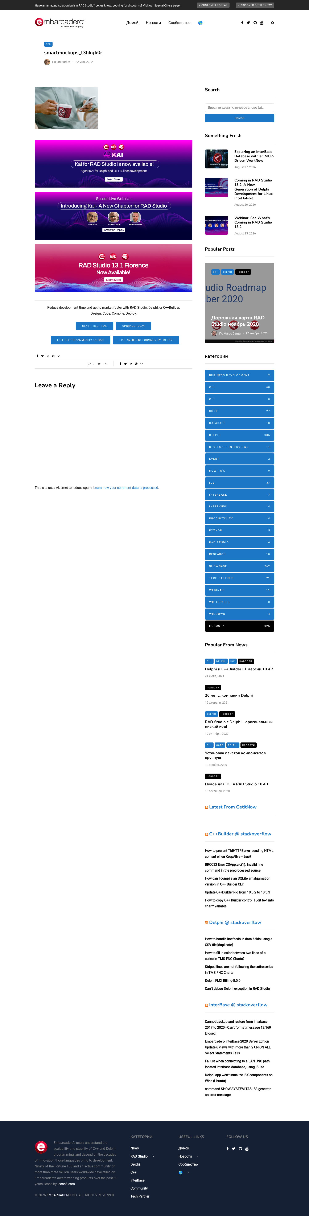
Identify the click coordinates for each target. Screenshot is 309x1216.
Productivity (239, 518)
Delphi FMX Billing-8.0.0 (222, 981)
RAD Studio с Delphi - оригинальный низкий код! (239, 724)
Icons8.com (66, 1184)
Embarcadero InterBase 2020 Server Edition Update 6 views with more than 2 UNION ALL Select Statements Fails (238, 1047)
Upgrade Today (133, 325)
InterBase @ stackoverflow (238, 1005)
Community (139, 1188)
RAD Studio (239, 542)
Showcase (239, 566)
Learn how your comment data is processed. (126, 488)
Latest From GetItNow (233, 807)
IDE (239, 482)
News (135, 1148)
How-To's (239, 470)
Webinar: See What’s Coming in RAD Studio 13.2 (253, 222)
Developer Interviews (239, 447)
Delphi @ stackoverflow (235, 922)
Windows (239, 613)
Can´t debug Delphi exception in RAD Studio (237, 989)
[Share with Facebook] (37, 356)
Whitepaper (239, 601)
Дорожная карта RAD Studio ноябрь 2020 (238, 320)
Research (239, 554)
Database (239, 423)
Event (239, 458)
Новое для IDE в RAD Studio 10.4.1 (237, 784)
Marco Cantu (232, 333)
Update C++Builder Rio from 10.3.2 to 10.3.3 (237, 892)
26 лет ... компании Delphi (229, 695)
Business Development (239, 375)
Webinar (239, 590)
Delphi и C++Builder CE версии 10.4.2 (239, 669)
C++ (215, 272)
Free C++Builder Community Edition (146, 340)
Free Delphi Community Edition (80, 340)
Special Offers (163, 5)
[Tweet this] (42, 356)
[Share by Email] (58, 356)
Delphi (227, 272)
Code (239, 411)
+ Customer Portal (213, 5)
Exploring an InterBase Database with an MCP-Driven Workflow (254, 156)
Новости (153, 22)
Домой (132, 22)
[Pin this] (53, 356)
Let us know (103, 5)
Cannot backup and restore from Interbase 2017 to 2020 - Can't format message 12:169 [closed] (238, 1027)
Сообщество (179, 22)
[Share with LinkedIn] (47, 356)
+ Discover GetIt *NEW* (255, 5)
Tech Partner (239, 578)
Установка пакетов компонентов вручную (235, 755)
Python (239, 530)
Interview (239, 506)
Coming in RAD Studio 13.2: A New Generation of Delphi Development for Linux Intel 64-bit (253, 189)
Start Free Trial (94, 325)
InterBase (239, 494)
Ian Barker (63, 62)
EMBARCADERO (59, 1195)
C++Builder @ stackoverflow (240, 834)
